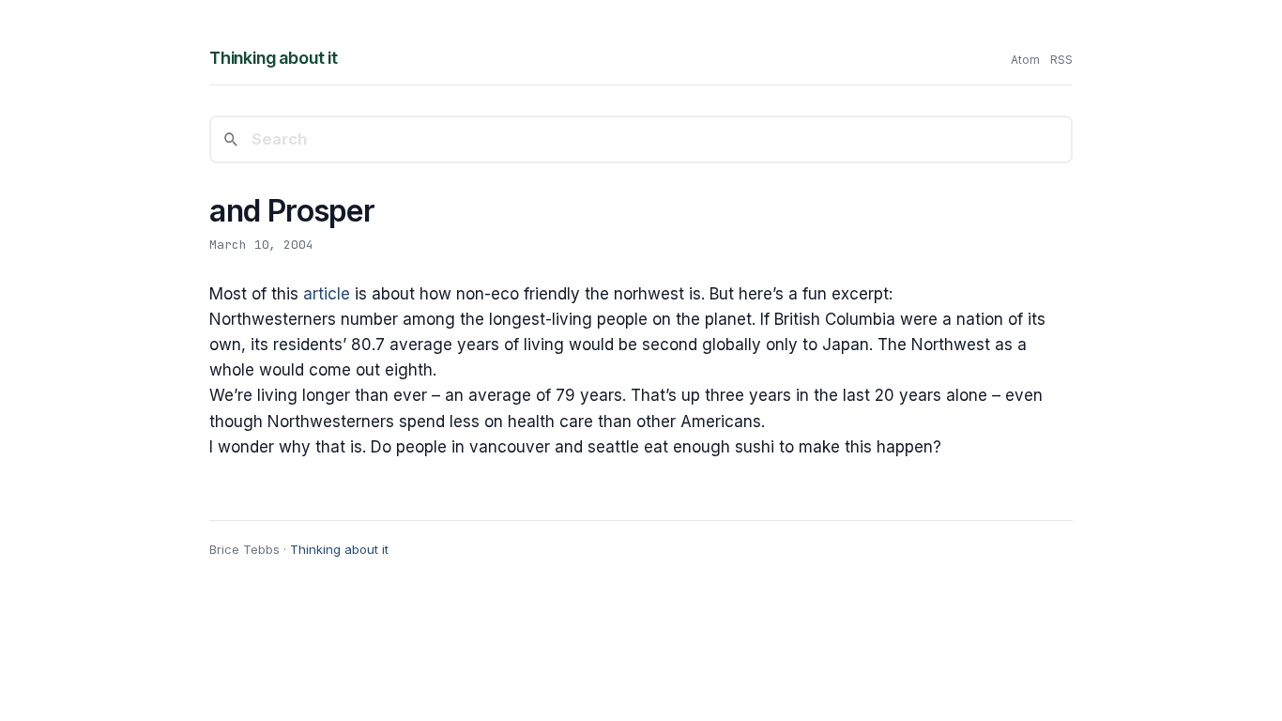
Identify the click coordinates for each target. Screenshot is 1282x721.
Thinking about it (273, 58)
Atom (1025, 60)
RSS (1061, 60)
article (326, 293)
